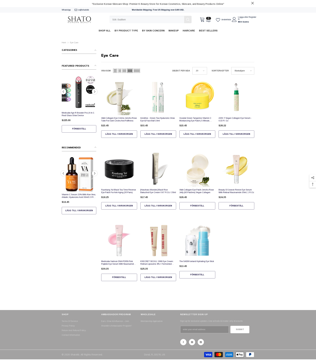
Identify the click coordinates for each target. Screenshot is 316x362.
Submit (240, 329)
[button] (63, 92)
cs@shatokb (83, 10)
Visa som (106, 71)
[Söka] (150, 19)
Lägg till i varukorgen (79, 210)
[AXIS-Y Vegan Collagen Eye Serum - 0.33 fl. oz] (236, 97)
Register (252, 17)
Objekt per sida (181, 71)
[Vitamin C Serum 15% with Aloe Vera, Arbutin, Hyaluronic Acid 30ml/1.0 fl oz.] (79, 174)
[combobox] (146, 19)
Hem (64, 42)
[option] (79, 105)
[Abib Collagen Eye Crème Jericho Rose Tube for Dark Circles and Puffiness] (119, 97)
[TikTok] (201, 342)
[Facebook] (183, 342)
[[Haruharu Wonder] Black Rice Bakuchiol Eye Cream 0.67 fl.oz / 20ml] (158, 169)
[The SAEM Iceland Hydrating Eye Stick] (197, 241)
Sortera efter (220, 71)
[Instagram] (192, 342)
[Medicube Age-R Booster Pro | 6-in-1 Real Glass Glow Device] (79, 92)
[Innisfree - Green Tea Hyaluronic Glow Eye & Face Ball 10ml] (158, 97)
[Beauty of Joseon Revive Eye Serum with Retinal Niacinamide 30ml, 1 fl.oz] (236, 169)
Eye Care (74, 42)
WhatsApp (66, 10)
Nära (252, 3)
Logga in (241, 18)
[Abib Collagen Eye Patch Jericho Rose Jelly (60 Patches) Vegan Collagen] (197, 169)
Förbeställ (79, 129)
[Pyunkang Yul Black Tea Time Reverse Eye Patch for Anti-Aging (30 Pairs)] (119, 169)
